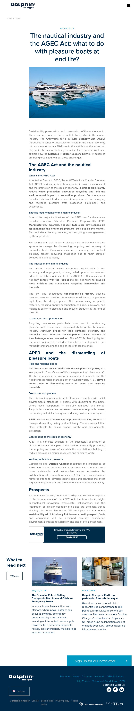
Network (99, 676)
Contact (35, 700)
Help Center (83, 681)
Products (65, 676)
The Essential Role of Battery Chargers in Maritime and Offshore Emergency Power (52, 598)
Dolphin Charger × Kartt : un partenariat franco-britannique (100, 597)
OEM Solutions (115, 676)
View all (14, 576)
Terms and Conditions (104, 681)
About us (87, 676)
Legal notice (47, 700)
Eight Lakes (114, 703)
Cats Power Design (91, 704)
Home (9, 18)
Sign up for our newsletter (95, 661)
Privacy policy (62, 700)
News (17, 18)
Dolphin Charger (23, 5)
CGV (122, 681)
